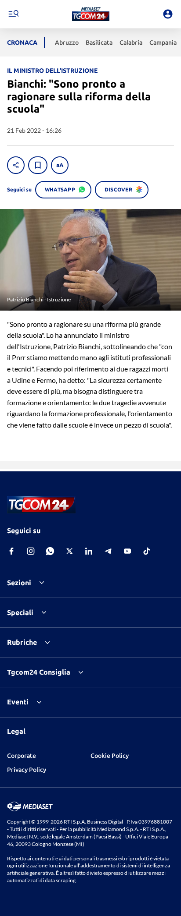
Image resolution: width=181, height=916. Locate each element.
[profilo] (168, 14)
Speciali (20, 612)
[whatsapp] (50, 551)
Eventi (18, 702)
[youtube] (127, 551)
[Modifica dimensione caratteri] (60, 165)
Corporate (21, 755)
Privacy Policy (26, 769)
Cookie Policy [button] (109, 755)
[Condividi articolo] (16, 165)
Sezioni (19, 583)
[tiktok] (146, 551)
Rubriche (22, 642)
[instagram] (30, 551)
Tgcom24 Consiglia (38, 672)
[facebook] (11, 551)
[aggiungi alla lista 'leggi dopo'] (37, 165)
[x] (69, 551)
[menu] (13, 14)
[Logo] (90, 14)
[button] (90, 14)
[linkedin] (88, 551)
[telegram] (108, 551)
